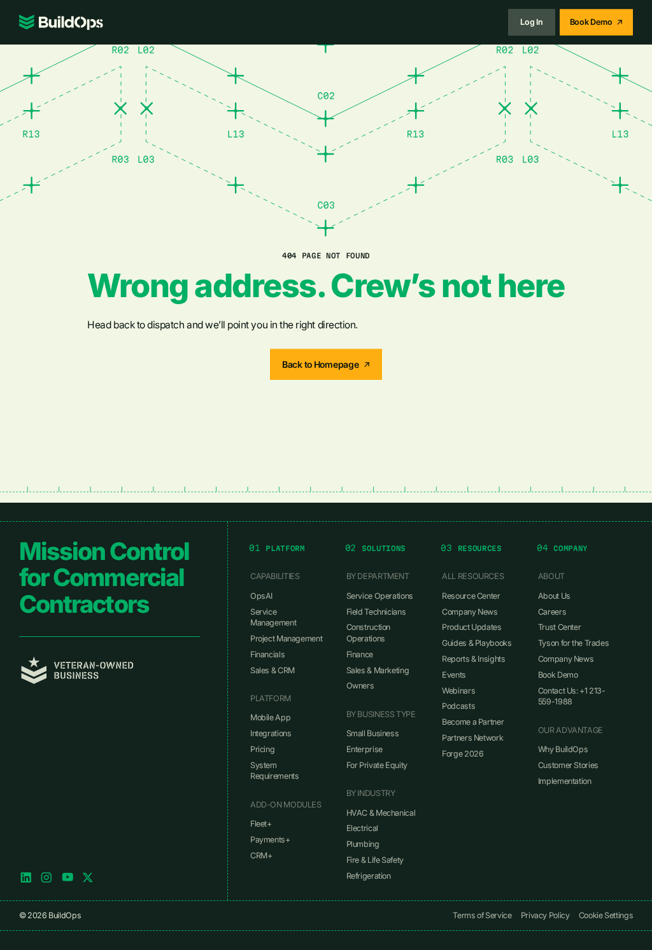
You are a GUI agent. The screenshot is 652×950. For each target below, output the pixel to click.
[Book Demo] (596, 22)
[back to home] (61, 22)
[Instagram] (46, 877)
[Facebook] (67, 877)
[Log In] (531, 22)
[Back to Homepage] (326, 364)
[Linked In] (26, 877)
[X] (88, 877)
